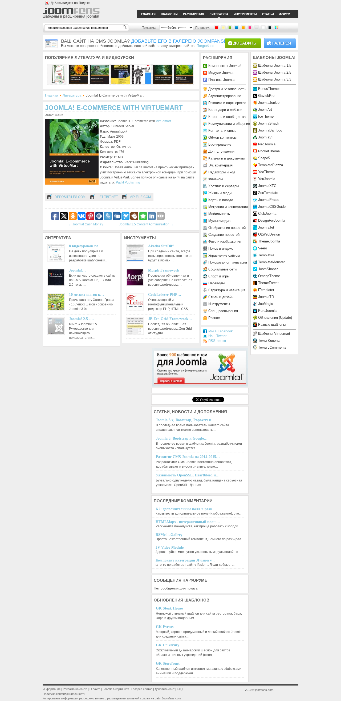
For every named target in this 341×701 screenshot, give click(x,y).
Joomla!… (77, 270)
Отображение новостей (227, 228)
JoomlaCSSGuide (272, 207)
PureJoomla (267, 311)
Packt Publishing (128, 182)
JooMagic (265, 304)
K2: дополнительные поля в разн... (186, 509)
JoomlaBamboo (270, 130)
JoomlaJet (266, 227)
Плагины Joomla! (222, 80)
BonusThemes (269, 89)
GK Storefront (168, 664)
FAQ (180, 689)
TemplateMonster (271, 262)
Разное (214, 318)
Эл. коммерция (220, 165)
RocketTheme (269, 151)
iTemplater (266, 290)
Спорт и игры (218, 276)
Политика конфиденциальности (64, 693)
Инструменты (219, 304)
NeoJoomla (266, 144)
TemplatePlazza (270, 165)
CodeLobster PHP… (164, 295)
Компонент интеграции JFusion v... (185, 560)
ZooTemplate (268, 193)
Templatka (266, 255)
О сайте (95, 689)
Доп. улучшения (221, 151)
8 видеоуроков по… (85, 246)
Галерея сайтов (141, 689)
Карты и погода (220, 200)
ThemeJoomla (269, 241)
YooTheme (266, 172)
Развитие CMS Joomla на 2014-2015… (188, 457)
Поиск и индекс (220, 248)
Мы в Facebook (220, 331)
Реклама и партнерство (227, 103)
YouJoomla (266, 179)
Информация (51, 689)
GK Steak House (169, 608)
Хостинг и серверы (223, 186)
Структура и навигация (226, 290)
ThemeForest (268, 283)
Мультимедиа (219, 221)
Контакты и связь (222, 131)
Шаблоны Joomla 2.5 (274, 72)
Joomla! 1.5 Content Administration (146, 224)
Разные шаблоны (272, 324)
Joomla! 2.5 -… (81, 319)
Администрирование (224, 96)
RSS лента (217, 341)
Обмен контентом (222, 138)
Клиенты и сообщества (227, 117)
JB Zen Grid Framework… (170, 319)
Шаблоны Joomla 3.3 (274, 79)
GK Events (164, 627)
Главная (51, 95)
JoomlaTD (266, 297)
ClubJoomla (267, 214)
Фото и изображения (224, 242)
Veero (262, 248)
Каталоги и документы (226, 158)
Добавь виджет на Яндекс (70, 3)
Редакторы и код (221, 172)
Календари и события (225, 110)
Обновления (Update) (275, 318)
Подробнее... (207, 46)
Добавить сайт (164, 689)
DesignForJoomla (271, 220)
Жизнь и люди (220, 193)
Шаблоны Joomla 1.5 (274, 65)
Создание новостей (223, 235)
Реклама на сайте (75, 689)
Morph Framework (163, 270)
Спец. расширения (223, 311)
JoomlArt (265, 109)
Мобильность (219, 214)
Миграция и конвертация (228, 207)
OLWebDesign (269, 234)
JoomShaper (268, 269)
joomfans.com (264, 689)
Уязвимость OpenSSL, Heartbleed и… (188, 475)
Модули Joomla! (221, 73)
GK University (167, 645)
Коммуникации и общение (229, 124)
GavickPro (266, 96)
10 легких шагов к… (86, 295)
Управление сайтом (224, 255)
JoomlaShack (268, 123)
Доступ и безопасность (227, 89)
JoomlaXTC (267, 186)
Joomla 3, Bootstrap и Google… (182, 438)
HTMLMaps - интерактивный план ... (188, 522)
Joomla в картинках (116, 689)
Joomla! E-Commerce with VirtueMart (114, 107)
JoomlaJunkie (268, 103)
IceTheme (266, 116)
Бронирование (219, 144)
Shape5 (264, 158)
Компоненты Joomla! (224, 66)
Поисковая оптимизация (227, 262)
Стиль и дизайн (220, 297)
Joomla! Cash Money (85, 224)
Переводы (216, 283)
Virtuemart (163, 121)
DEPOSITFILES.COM (70, 197)
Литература (72, 95)
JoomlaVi (265, 137)
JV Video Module (170, 547)
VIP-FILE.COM (140, 197)
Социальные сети (222, 269)
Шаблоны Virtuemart (274, 334)
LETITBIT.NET (108, 197)
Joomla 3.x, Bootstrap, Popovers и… (185, 420)
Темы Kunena (268, 340)
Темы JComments (272, 347)
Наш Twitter (217, 336)
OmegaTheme (269, 276)
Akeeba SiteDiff (161, 246)
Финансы (215, 179)
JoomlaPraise (268, 200)
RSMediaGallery (169, 535)
